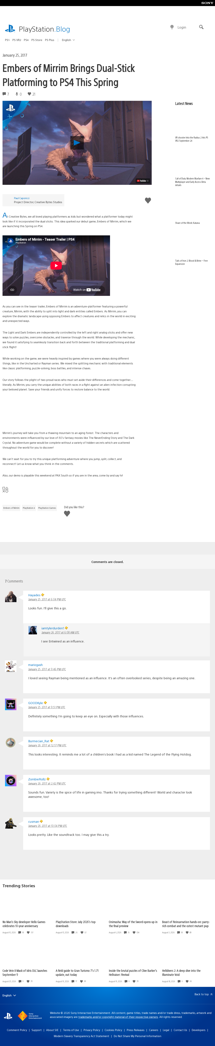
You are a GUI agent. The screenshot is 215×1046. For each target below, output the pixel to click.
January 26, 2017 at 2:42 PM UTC (47, 783)
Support (37, 1030)
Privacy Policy (91, 1030)
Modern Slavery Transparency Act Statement (81, 1036)
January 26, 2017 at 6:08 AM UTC (60, 632)
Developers (198, 1030)
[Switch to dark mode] (172, 27)
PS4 (26, 40)
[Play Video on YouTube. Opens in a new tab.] (143, 180)
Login (182, 27)
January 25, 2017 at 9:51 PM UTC (46, 707)
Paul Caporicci (21, 198)
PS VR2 (16, 40)
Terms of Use (71, 1030)
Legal (166, 1030)
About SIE (52, 1030)
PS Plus (49, 40)
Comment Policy (17, 1030)
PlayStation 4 (29, 508)
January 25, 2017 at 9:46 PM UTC (47, 669)
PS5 (7, 40)
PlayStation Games (47, 508)
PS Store (36, 40)
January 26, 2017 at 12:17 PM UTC (47, 745)
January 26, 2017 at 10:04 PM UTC (47, 826)
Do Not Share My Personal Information (137, 1036)
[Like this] (28, 932)
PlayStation (44, 28)
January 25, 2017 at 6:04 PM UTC (47, 599)
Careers (153, 1030)
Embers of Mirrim (11, 508)
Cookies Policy (113, 1030)
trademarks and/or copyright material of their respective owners (118, 1017)
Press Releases (135, 1030)
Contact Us (180, 1030)
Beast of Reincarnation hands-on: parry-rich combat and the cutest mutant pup (186, 924)
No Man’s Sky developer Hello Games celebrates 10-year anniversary (24, 924)
